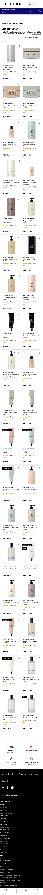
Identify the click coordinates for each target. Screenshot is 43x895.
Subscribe (6, 781)
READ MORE (36, 34)
